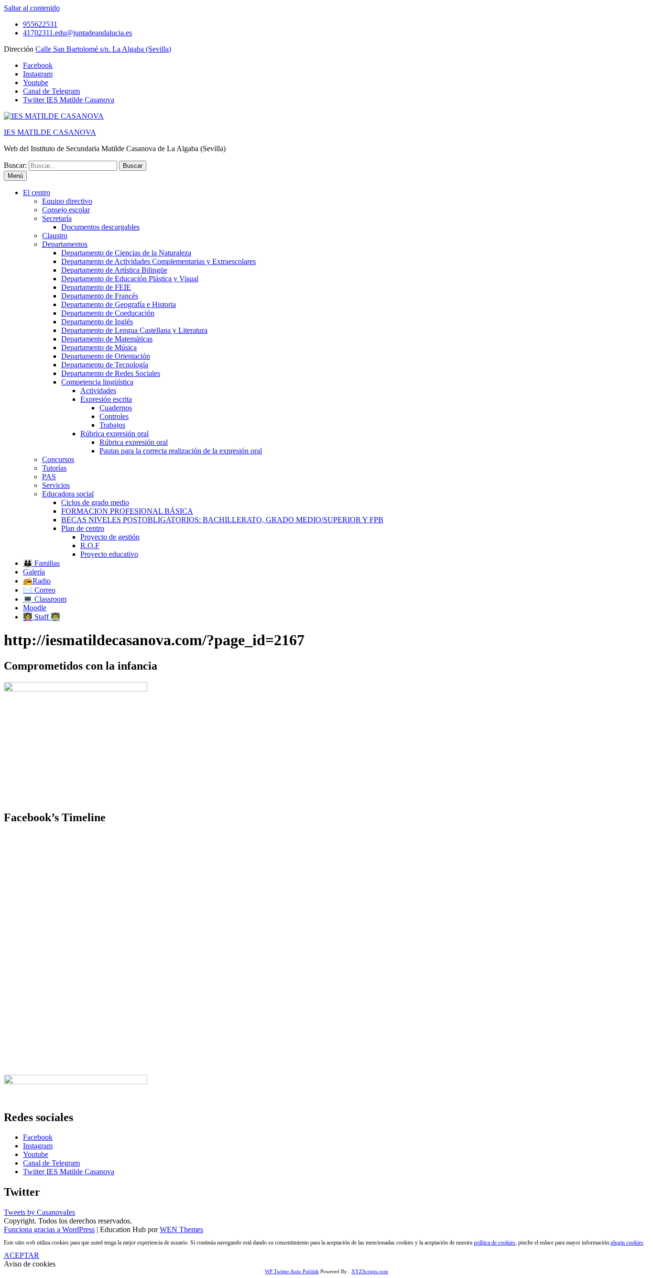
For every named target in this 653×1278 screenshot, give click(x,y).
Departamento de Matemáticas (106, 339)
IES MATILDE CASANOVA (50, 132)
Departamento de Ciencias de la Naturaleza (126, 253)
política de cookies (494, 1242)
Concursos (58, 459)
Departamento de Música (99, 347)
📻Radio (37, 581)
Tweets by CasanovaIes (39, 1212)
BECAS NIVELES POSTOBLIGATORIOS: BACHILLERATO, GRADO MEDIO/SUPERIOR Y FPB (222, 520)
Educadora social (68, 494)
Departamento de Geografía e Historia (118, 304)
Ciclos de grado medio (95, 502)
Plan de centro (82, 528)
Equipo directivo (67, 201)
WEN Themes (181, 1229)
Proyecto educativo (109, 554)
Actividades (98, 390)
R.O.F (89, 545)
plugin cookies (626, 1242)
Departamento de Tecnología (104, 365)
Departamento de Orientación (105, 356)
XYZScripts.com (369, 1271)
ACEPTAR (21, 1255)
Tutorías (54, 468)
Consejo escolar (66, 210)
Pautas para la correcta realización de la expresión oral (180, 451)
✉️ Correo (39, 590)
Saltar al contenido (32, 8)
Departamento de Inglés (97, 322)
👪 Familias (41, 563)
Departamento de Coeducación (107, 313)
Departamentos (64, 244)
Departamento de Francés (99, 296)
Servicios (56, 485)
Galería (34, 572)
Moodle (34, 608)
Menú (15, 175)
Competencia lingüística (97, 382)
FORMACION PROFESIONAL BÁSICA (127, 511)
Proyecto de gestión (110, 537)
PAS (49, 477)
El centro (36, 192)
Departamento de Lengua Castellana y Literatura (134, 330)
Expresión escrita (106, 399)
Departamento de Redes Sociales (110, 373)
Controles (114, 416)
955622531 (40, 24)
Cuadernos (115, 408)
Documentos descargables (100, 227)
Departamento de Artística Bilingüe (114, 270)
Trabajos (112, 425)
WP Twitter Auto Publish (292, 1271)
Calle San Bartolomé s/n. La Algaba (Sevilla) (103, 49)
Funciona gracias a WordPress (49, 1229)
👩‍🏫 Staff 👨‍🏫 (41, 617)
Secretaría (57, 218)
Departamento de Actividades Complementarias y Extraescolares (158, 261)
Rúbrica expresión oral (114, 434)
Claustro (54, 235)
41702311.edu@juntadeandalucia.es (77, 33)
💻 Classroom (44, 599)
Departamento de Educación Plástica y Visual (129, 279)
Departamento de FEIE (96, 287)
